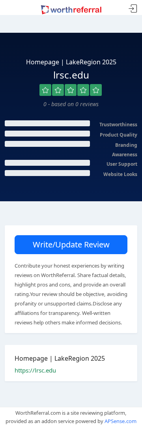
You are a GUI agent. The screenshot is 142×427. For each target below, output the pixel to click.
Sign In (133, 8)
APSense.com (120, 421)
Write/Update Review (71, 244)
